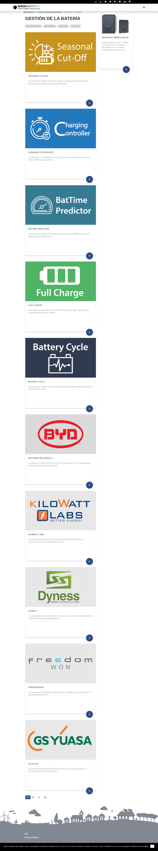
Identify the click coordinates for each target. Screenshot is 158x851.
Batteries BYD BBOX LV (40, 458)
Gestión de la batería (33, 26)
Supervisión (75, 26)
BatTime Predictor (38, 229)
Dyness (32, 611)
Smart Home (63, 26)
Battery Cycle (36, 382)
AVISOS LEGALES (31, 837)
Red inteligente (49, 26)
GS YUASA (33, 764)
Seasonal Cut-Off (38, 76)
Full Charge (35, 305)
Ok (152, 846)
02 (33, 797)
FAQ (26, 834)
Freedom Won (36, 687)
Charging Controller (40, 152)
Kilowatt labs (36, 534)
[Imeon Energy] (26, 7)
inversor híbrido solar (115, 38)
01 (28, 797)
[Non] (155, 843)
